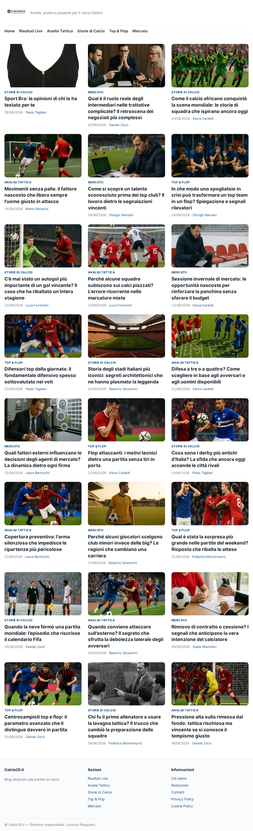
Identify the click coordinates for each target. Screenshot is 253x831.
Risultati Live (30, 31)
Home (9, 31)
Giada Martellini (204, 647)
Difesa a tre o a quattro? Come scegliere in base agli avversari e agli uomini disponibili (208, 375)
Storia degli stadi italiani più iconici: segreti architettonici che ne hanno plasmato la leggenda (125, 375)
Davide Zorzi (118, 125)
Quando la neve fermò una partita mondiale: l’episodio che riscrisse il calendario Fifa (42, 633)
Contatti (177, 792)
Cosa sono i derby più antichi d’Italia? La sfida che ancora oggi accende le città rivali (208, 459)
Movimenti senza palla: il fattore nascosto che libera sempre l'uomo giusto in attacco (40, 195)
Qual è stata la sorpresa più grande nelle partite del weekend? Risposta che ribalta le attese (209, 543)
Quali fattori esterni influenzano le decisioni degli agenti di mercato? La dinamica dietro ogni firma (43, 459)
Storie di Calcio (91, 31)
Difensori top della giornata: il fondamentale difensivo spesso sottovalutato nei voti (40, 375)
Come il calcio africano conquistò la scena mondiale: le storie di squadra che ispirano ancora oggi (209, 105)
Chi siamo (179, 778)
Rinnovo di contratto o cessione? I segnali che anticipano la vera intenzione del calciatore (210, 633)
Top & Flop (118, 31)
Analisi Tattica (60, 31)
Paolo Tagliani (36, 112)
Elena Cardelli (203, 118)
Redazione (179, 785)
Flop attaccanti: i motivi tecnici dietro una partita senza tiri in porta (122, 459)
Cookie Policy (182, 806)
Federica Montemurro (209, 557)
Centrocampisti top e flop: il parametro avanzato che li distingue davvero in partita (35, 723)
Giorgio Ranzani (121, 215)
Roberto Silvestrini (123, 389)
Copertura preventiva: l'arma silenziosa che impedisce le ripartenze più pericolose (37, 543)
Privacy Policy (182, 799)
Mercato (140, 31)
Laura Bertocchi (38, 473)
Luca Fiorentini (37, 305)
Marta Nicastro (37, 209)
